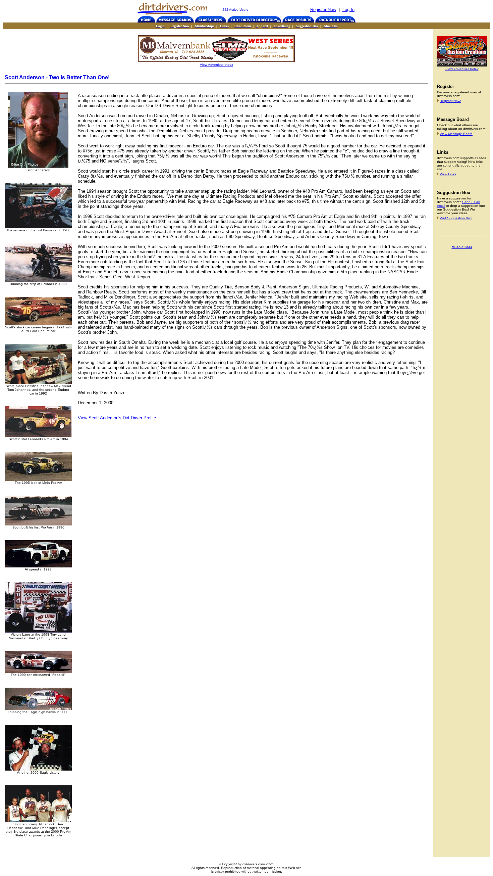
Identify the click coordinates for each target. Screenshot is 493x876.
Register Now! (450, 101)
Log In (348, 9)
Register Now (323, 9)
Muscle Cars (462, 247)
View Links (448, 174)
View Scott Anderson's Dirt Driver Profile (117, 417)
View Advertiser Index (216, 64)
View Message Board (456, 134)
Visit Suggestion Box (456, 218)
